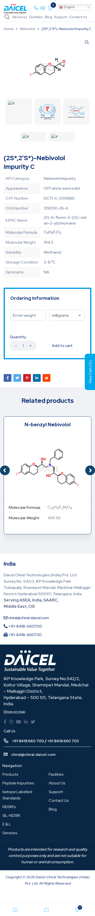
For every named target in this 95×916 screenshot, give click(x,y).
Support (60, 17)
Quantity (18, 337)
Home (9, 29)
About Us (57, 783)
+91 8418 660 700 (28, 741)
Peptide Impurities (18, 783)
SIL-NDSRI (11, 815)
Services (9, 832)
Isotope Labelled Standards (17, 795)
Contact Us (78, 17)
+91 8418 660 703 (63, 741)
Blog (48, 17)
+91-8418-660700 (25, 626)
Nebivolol (27, 29)
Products (10, 774)
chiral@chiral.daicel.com (28, 617)
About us (19, 17)
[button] (90, 470)
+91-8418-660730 (25, 634)
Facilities (36, 17)
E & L (6, 824)
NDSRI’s (9, 806)
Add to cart (62, 345)
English (69, 7)
